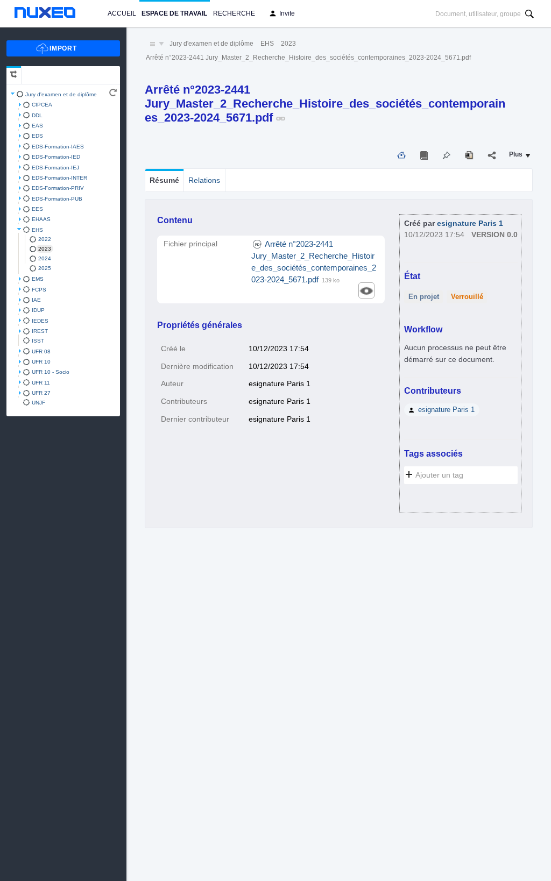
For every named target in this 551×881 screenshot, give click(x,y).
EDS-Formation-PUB (57, 199)
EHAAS (41, 219)
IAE (36, 300)
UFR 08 (41, 351)
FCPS (39, 290)
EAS (37, 126)
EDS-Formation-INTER (59, 178)
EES (37, 209)
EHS (37, 230)
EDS (37, 136)
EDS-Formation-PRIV (58, 188)
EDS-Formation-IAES (58, 147)
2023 (44, 249)
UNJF (38, 403)
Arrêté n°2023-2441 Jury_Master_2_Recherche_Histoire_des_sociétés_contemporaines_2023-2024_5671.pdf (308, 57)
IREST (40, 331)
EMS (38, 279)
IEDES (40, 321)
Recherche (234, 13)
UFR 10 (41, 362)
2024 (44, 258)
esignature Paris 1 (470, 223)
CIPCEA (42, 105)
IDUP (38, 310)
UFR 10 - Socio (50, 372)
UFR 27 (41, 393)
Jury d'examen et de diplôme (61, 94)
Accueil (122, 13)
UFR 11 (41, 383)
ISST (38, 341)
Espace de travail (174, 13)
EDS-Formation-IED (56, 157)
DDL (37, 115)
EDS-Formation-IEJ (55, 167)
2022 (44, 239)
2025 (44, 268)
